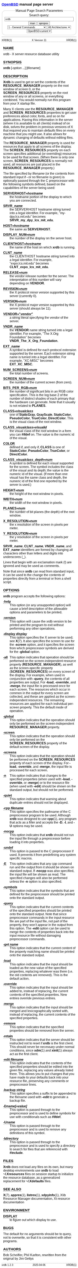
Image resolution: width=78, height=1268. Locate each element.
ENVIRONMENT (16, 1210)
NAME (8, 48)
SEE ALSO (12, 1189)
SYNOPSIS (12, 62)
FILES (8, 1161)
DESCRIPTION (15, 76)
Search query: (39, 15)
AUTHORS (12, 1249)
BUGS (8, 1228)
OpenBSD (10, 4)
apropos (43, 23)
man (32, 23)
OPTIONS (11, 590)
